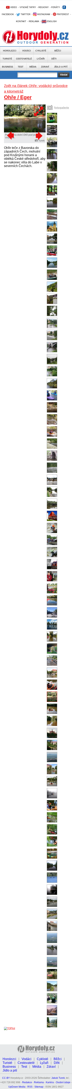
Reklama (39, 1082)
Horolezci (9, 50)
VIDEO (13, 7)
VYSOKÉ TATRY (28, 7)
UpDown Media (16, 1086)
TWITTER (25, 14)
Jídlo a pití (60, 67)
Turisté (7, 58)
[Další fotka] (39, 136)
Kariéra (50, 1082)
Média (32, 67)
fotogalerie (61, 107)
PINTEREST (62, 14)
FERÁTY (55, 7)
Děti (53, 58)
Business (7, 67)
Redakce (27, 1082)
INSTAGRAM (43, 14)
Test (20, 67)
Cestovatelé (24, 58)
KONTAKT (21, 21)
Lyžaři (41, 58)
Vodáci (26, 50)
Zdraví (45, 67)
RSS (29, 1086)
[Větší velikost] (39, 111)
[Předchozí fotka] (11, 136)
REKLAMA (34, 21)
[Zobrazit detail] (52, 122)
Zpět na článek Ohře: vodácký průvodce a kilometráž (36, 88)
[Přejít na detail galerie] (25, 131)
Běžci (57, 50)
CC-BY (6, 1078)
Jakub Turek (58, 1078)
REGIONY (43, 7)
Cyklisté (40, 50)
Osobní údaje (63, 1082)
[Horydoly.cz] (36, 36)
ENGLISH (51, 21)
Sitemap (38, 1086)
